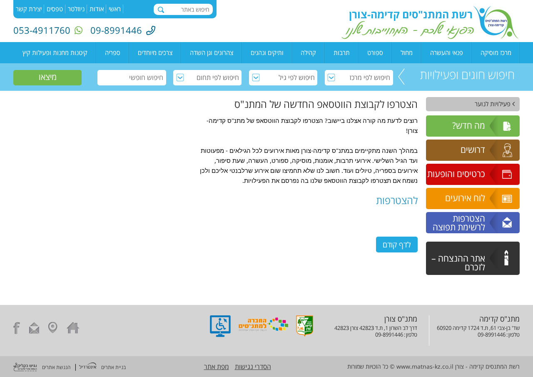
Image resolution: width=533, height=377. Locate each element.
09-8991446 (116, 30)
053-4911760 (41, 30)
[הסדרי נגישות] (220, 334)
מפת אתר (216, 366)
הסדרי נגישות (253, 366)
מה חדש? (468, 125)
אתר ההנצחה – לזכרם (458, 262)
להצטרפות (397, 200)
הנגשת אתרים (56, 367)
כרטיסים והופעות (456, 174)
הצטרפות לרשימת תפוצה (459, 222)
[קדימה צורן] (304, 334)
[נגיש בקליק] (25, 367)
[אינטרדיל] (87, 366)
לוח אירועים (465, 198)
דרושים (473, 149)
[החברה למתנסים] (263, 334)
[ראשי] (73, 329)
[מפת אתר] (52, 329)
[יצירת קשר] (34, 329)
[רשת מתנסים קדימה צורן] (430, 36)
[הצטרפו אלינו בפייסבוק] (16, 329)
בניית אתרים (113, 367)
